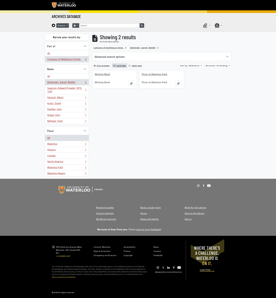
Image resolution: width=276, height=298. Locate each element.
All (48, 53)
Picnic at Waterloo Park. (154, 74)
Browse (62, 25)
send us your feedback (148, 229)
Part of (51, 46)
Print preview (103, 65)
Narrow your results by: (67, 37)
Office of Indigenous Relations (64, 277)
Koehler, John (66, 110)
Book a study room (150, 207)
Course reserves (105, 213)
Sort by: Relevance (190, 65)
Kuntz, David (66, 104)
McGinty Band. (102, 74)
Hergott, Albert (66, 98)
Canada (66, 156)
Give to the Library (195, 213)
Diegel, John (66, 116)
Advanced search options (110, 56)
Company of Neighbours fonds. (66, 60)
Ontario (66, 150)
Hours (143, 213)
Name (50, 69)
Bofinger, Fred (66, 121)
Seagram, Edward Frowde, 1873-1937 (66, 89)
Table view (136, 65)
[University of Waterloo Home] (64, 5)
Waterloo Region (66, 174)
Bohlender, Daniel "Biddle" (66, 83)
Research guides (105, 207)
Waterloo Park (66, 168)
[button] (206, 25)
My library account (106, 219)
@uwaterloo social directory (168, 272)
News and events (149, 219)
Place (50, 130)
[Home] (53, 25)
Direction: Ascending (217, 65)
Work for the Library (195, 207)
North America (66, 162)
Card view (121, 65)
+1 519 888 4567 (63, 256)
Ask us (188, 219)
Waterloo (66, 144)
